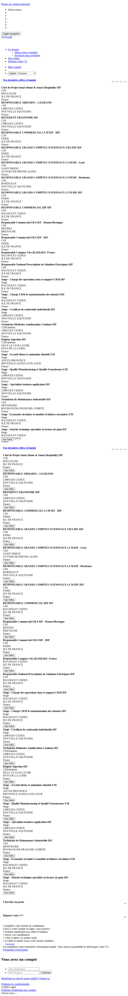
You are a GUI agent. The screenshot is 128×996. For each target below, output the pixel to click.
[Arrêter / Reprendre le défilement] (117, 81)
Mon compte (14, 67)
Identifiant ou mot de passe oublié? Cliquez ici (25, 978)
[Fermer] (125, 81)
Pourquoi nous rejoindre (27, 55)
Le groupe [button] (13, 49)
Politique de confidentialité (15, 984)
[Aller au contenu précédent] (113, 81)
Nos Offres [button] (14, 58)
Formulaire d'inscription (15, 949)
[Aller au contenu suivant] (121, 81)
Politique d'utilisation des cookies (18, 990)
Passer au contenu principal (15, 4)
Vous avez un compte (19, 959)
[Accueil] (6, 36)
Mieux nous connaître (26, 52)
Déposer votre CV (17, 61)
